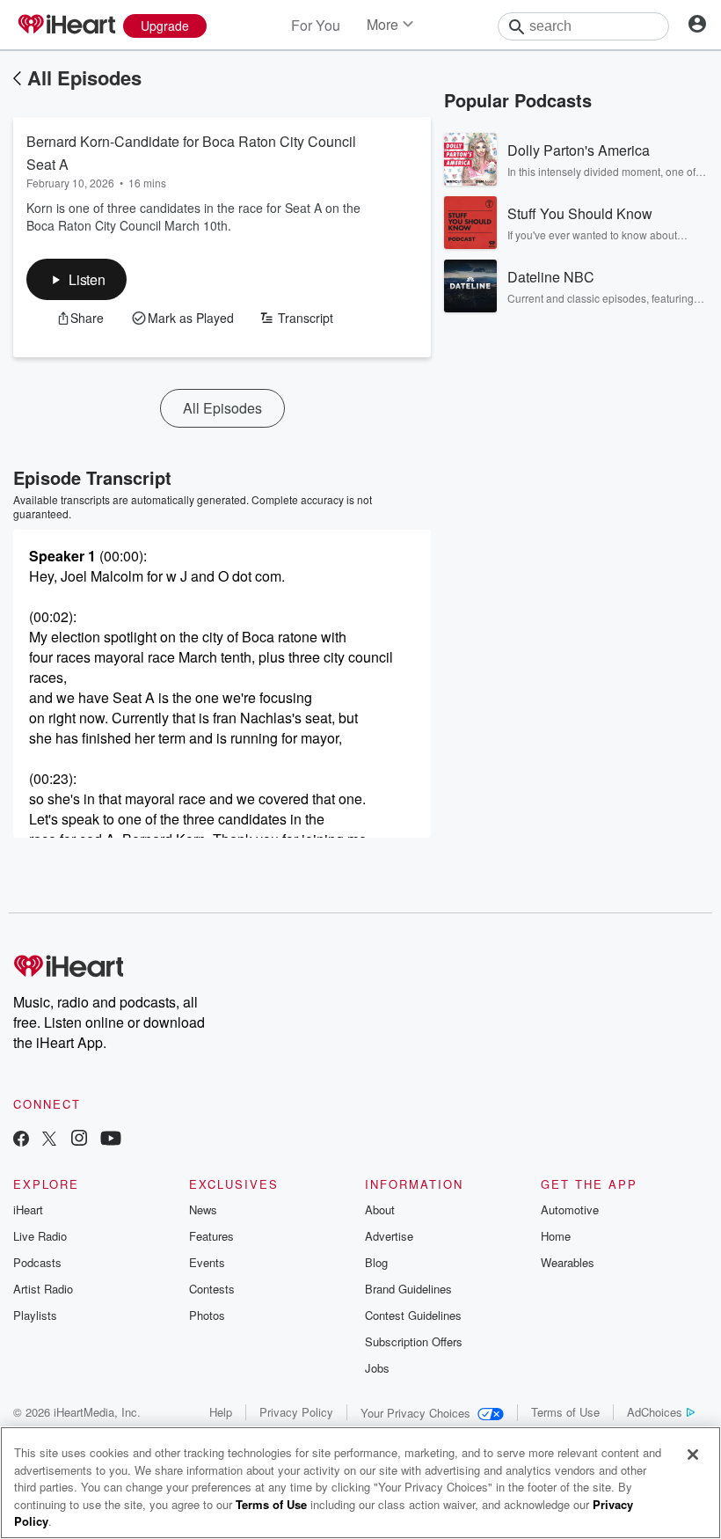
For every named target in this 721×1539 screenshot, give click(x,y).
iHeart (28, 1209)
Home (556, 1236)
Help (220, 1411)
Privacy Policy (296, 1411)
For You (315, 25)
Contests (212, 1288)
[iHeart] (66, 25)
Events (207, 1262)
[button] (76, 279)
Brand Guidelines (408, 1288)
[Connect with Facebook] (21, 1140)
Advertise (389, 1236)
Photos (207, 1315)
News (203, 1209)
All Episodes (84, 77)
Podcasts (37, 1262)
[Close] (693, 1454)
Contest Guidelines (413, 1315)
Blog (376, 1262)
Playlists (35, 1315)
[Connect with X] (49, 1140)
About (380, 1209)
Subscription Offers (413, 1341)
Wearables (567, 1262)
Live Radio (40, 1236)
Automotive (570, 1209)
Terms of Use (565, 1411)
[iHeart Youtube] (110, 1140)
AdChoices (654, 1411)
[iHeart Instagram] (79, 1140)
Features (211, 1236)
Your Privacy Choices (415, 1412)
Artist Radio (43, 1288)
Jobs (377, 1367)
